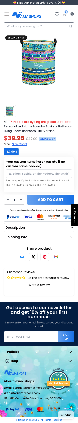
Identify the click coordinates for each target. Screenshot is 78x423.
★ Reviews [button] (75, 215)
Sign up (66, 337)
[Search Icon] (70, 26)
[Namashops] (26, 14)
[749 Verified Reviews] (58, 397)
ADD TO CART (51, 199)
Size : (15, 144)
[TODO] (22, 257)
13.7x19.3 (11, 152)
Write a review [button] (39, 285)
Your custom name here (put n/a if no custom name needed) (35, 163)
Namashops (25, 419)
